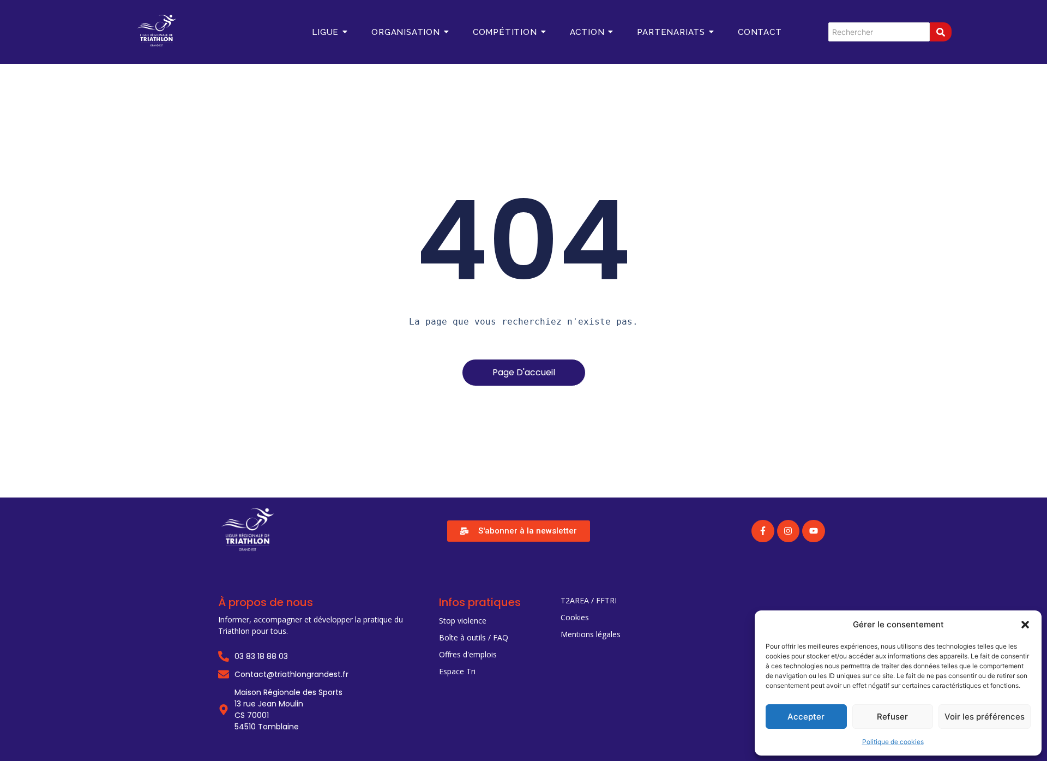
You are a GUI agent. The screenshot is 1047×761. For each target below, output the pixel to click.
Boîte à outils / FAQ (473, 637)
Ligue (325, 32)
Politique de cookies (893, 742)
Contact (760, 32)
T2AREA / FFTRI (589, 600)
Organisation (405, 32)
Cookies (575, 617)
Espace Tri (457, 671)
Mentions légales (591, 634)
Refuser (892, 716)
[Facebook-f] (762, 531)
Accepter (806, 716)
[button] (1025, 624)
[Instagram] (788, 531)
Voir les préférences (984, 716)
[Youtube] (813, 531)
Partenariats (671, 32)
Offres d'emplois (468, 654)
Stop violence (462, 620)
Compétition (505, 32)
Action (587, 32)
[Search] (941, 31)
